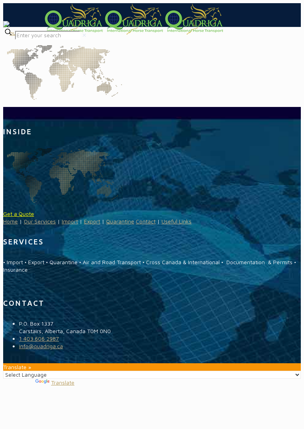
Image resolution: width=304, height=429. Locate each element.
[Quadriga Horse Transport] (113, 32)
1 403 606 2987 (39, 338)
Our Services (40, 221)
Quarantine (120, 221)
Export (92, 221)
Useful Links (177, 221)
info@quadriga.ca (41, 346)
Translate (62, 382)
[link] (84, 35)
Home (10, 221)
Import (70, 221)
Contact (146, 221)
